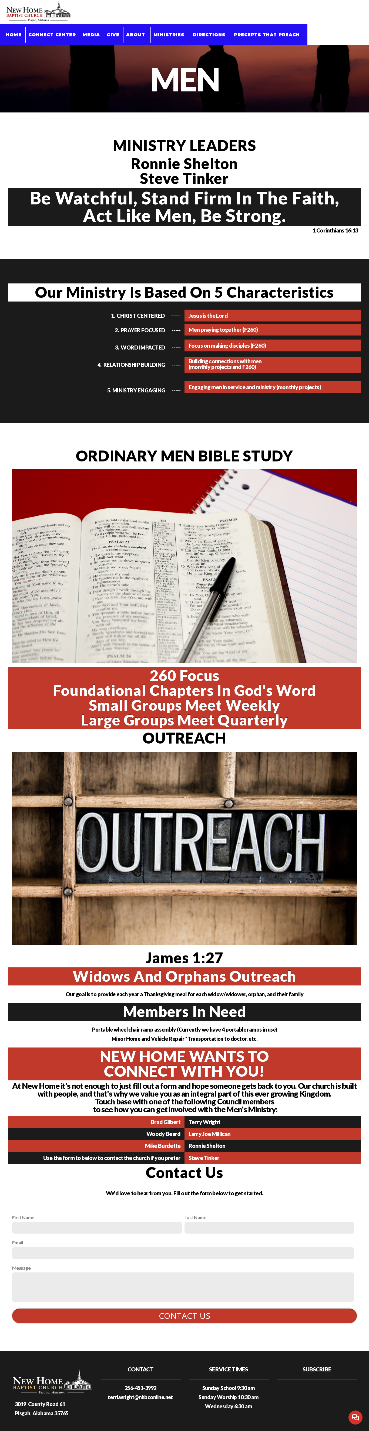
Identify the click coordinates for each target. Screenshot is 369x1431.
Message (21, 1268)
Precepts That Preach (267, 34)
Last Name (195, 1217)
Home (14, 34)
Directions (210, 34)
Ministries (169, 34)
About (136, 34)
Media (91, 34)
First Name (23, 1217)
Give (113, 34)
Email (17, 1242)
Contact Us (184, 1315)
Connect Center (52, 34)
